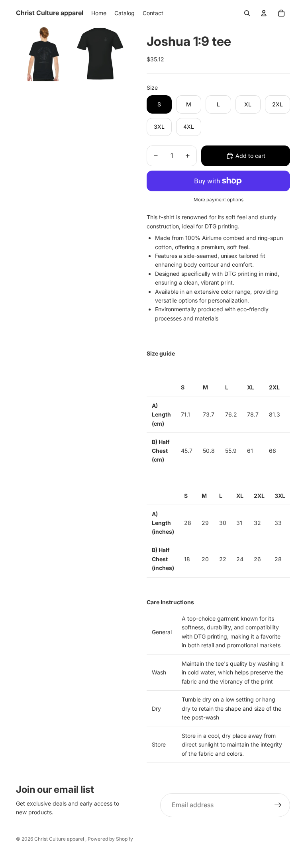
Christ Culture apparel (59, 839)
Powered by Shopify (110, 839)
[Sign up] (278, 805)
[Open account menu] (264, 13)
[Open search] (247, 13)
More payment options (218, 199)
